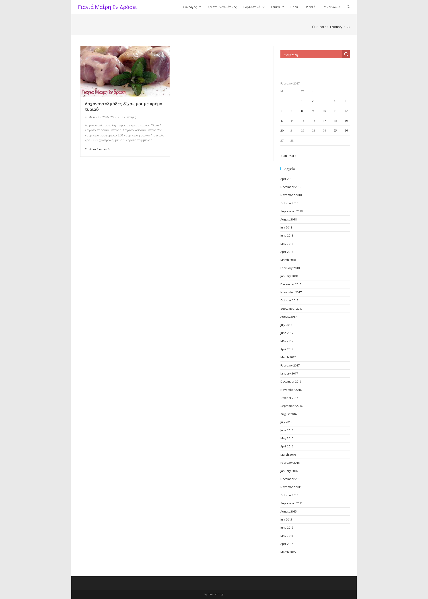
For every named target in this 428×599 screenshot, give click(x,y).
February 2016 (290, 463)
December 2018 (290, 187)
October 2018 (289, 203)
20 (282, 130)
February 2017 (290, 365)
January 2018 (289, 276)
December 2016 (290, 381)
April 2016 (286, 446)
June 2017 (286, 333)
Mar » (292, 156)
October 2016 (289, 398)
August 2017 (288, 317)
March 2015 (288, 552)
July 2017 (286, 325)
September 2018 (291, 211)
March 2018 (288, 260)
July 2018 (286, 227)
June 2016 (286, 430)
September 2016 (291, 406)
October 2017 (289, 300)
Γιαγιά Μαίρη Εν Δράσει (107, 6)
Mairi (92, 117)
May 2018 (286, 244)
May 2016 (286, 438)
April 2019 (286, 179)
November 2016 (291, 390)
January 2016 (289, 471)
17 (324, 121)
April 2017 (286, 349)
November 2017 (291, 292)
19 (346, 121)
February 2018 (290, 268)
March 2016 (288, 455)
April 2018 (286, 252)
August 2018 (288, 219)
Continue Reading (96, 149)
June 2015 (286, 527)
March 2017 (288, 357)
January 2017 (289, 373)
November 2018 (291, 195)
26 (346, 130)
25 (335, 130)
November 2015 (291, 487)
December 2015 (290, 479)
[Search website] (348, 7)
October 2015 (289, 495)
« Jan (283, 156)
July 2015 (286, 519)
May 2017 (286, 341)
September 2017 (291, 309)
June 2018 (286, 235)
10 (324, 111)
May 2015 (286, 536)
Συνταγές (130, 117)
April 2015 (286, 544)
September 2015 (291, 503)
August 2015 (288, 511)
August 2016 (288, 414)
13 (282, 121)
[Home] (313, 27)
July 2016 (286, 422)
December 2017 (290, 284)
